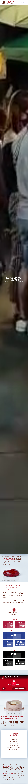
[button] (25, 2)
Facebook (14, 631)
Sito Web (14, 619)
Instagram (14, 650)
